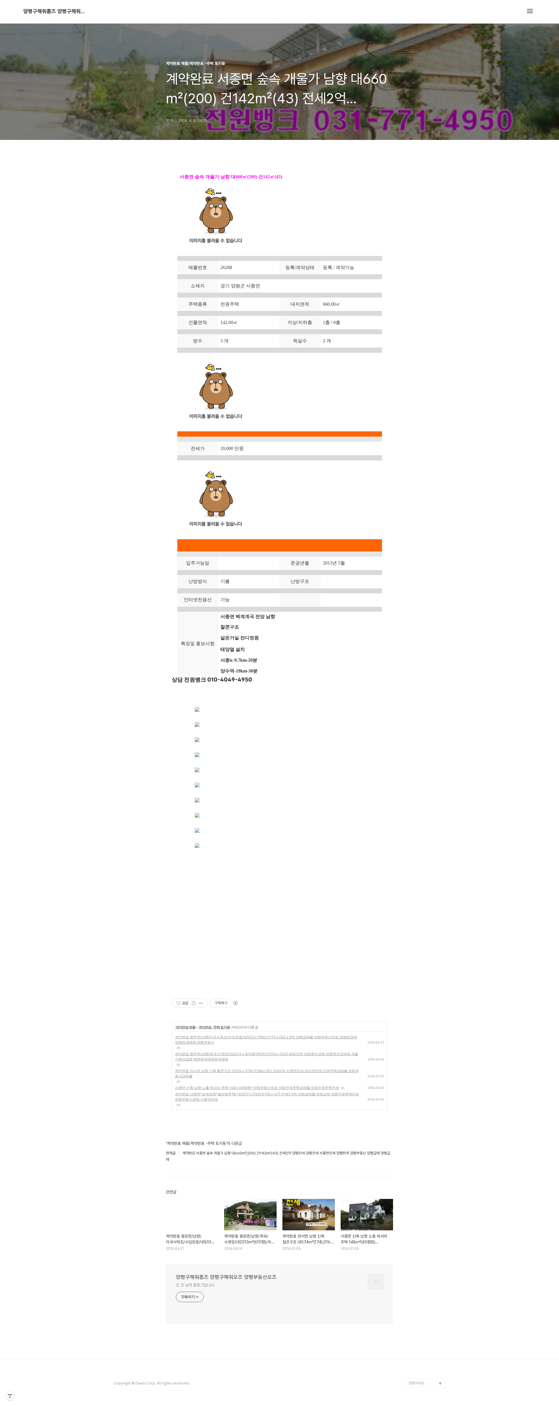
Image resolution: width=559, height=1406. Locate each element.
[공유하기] (193, 1003)
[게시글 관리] (201, 1003)
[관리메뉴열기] (10, 1395)
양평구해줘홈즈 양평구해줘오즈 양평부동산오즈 (55, 11)
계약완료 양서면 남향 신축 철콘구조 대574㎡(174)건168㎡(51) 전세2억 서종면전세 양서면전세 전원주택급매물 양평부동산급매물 (267, 1073)
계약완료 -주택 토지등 (214, 1027)
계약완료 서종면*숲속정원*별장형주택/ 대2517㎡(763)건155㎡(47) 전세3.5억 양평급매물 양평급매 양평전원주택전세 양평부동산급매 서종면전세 (267, 1096)
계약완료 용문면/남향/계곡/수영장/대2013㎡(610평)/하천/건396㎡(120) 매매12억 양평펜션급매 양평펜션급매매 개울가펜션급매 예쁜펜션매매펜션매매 (266, 1056)
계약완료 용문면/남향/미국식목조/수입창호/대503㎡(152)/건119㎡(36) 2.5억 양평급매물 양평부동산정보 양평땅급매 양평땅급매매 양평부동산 (266, 1039)
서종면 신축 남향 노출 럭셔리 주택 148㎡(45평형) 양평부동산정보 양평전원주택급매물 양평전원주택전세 (257, 1087)
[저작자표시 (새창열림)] (235, 1003)
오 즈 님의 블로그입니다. (195, 1285)
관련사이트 (416, 1383)
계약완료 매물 (185, 1027)
